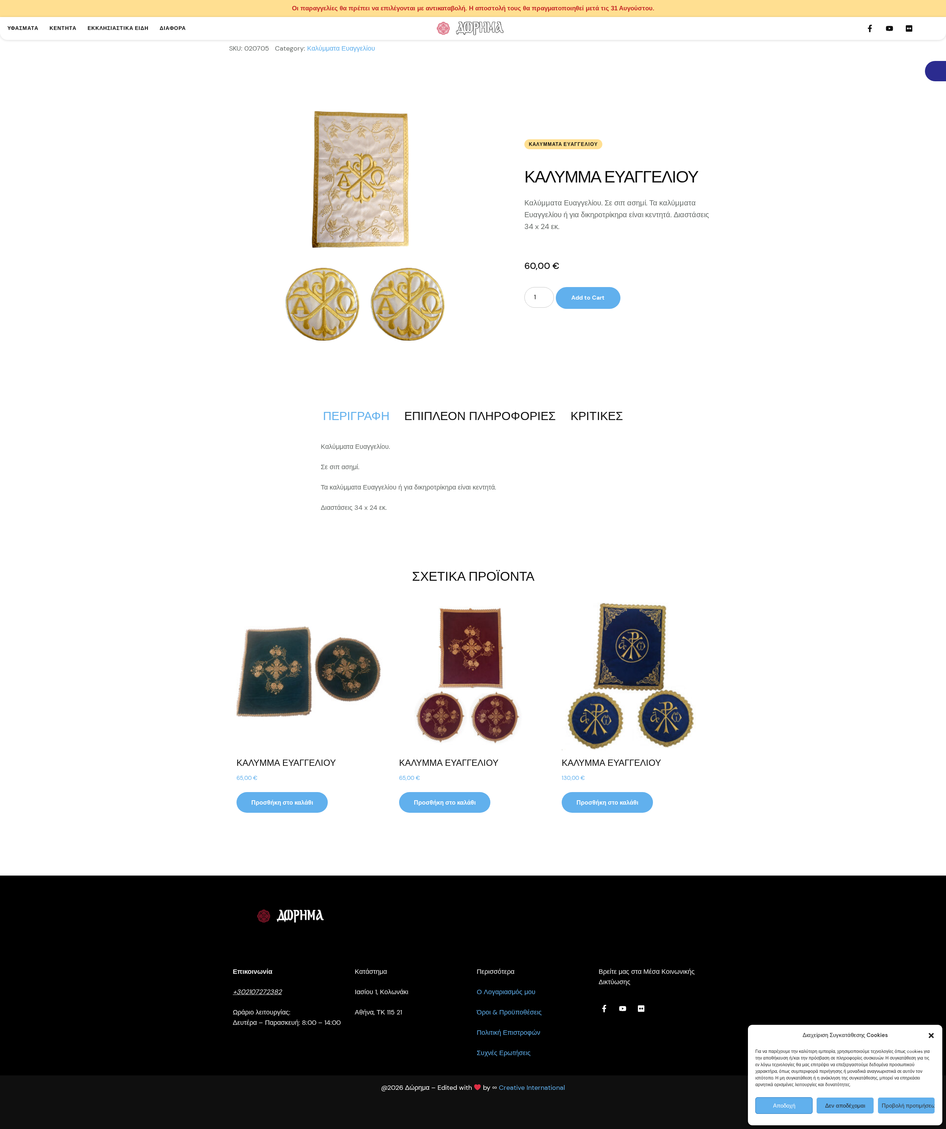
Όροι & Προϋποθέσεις (509, 1012)
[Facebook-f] (870, 28)
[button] (931, 1035)
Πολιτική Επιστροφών (508, 1032)
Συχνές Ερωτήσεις (504, 1052)
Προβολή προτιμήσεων (908, 1105)
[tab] (356, 416)
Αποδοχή (784, 1105)
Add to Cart (588, 297)
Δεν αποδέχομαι (845, 1105)
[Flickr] (909, 28)
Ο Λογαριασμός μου (506, 992)
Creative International (532, 1087)
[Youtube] (889, 28)
